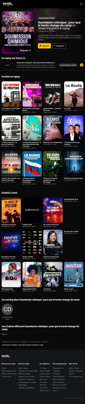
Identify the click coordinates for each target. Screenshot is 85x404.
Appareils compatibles (26, 388)
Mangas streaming (59, 388)
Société (52, 31)
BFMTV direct (45, 391)
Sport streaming (58, 382)
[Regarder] (81, 65)
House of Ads (27, 257)
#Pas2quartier (7, 289)
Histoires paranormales (73, 178)
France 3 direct (45, 374)
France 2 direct (45, 371)
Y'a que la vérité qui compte (72, 143)
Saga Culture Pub (29, 289)
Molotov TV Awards (60, 385)
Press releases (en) (9, 371)
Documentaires (43, 31)
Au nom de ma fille (71, 231)
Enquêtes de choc (9, 257)
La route (67, 108)
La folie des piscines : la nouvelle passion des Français (31, 144)
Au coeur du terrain (50, 225)
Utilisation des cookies (26, 377)
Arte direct (43, 382)
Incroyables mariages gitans (31, 109)
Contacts (47, 289)
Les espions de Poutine (11, 108)
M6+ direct (43, 379)
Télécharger (22, 385)
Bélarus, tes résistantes (52, 142)
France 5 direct (45, 377)
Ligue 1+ (72, 374)
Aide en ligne (22, 368)
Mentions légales (24, 374)
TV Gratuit (56, 374)
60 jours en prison (9, 225)
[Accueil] (7, 4)
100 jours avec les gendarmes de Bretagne (50, 180)
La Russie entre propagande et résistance (28, 180)
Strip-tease (68, 289)
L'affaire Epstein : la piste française (9, 143)
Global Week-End (71, 199)
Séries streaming (59, 379)
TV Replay (56, 371)
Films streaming (58, 377)
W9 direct (43, 385)
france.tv (4, 334)
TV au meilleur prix (75, 377)
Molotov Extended (75, 371)
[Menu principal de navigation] (81, 4)
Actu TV (55, 391)
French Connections (51, 257)
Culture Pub (27, 225)
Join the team (7, 377)
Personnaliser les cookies (27, 382)
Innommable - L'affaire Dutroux (52, 109)
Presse (4, 368)
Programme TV (58, 368)
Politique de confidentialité (27, 371)
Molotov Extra (74, 368)
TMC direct (44, 388)
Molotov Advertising (9, 374)
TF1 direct (43, 368)
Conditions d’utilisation (26, 379)
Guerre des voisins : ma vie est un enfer (11, 179)
